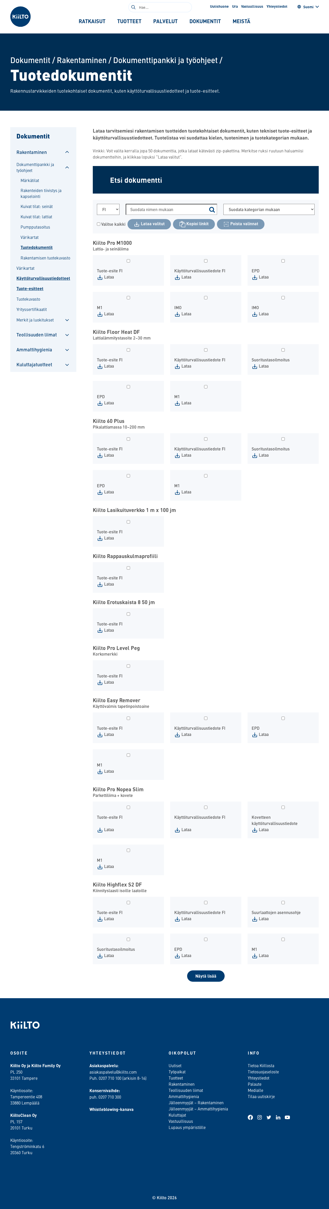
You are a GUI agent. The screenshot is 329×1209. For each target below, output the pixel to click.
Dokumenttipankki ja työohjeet (165, 59)
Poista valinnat (243, 224)
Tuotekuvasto (28, 299)
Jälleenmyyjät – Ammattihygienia (198, 1108)
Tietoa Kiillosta (261, 1065)
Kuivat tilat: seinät (37, 206)
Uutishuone (219, 6)
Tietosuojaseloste (263, 1071)
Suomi (308, 6)
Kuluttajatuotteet (34, 364)
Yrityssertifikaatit (31, 309)
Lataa (108, 277)
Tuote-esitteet (29, 288)
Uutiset (175, 1065)
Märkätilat (30, 180)
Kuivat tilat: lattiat (36, 216)
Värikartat (30, 237)
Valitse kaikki (112, 224)
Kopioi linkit (197, 224)
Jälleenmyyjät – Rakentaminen (196, 1102)
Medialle (256, 1090)
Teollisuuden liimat (36, 334)
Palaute (254, 1084)
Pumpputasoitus (35, 227)
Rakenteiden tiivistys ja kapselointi (41, 193)
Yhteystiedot (277, 6)
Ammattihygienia (34, 349)
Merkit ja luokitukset (35, 320)
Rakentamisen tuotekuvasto (45, 257)
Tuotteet (176, 1078)
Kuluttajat (177, 1115)
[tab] (92, 21)
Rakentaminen (82, 59)
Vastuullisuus (252, 6)
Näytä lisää (205, 976)
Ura (235, 6)
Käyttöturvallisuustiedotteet (43, 278)
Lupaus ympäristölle (187, 1127)
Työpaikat (177, 1071)
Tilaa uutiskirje (261, 1096)
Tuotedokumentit (37, 247)
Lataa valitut (152, 224)
